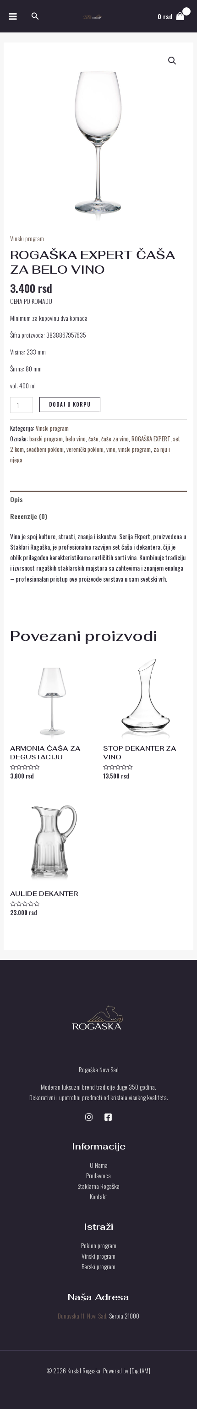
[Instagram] (89, 1117)
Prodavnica (98, 1175)
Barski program (98, 1266)
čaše (93, 438)
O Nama (99, 1165)
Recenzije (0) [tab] (28, 516)
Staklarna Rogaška (98, 1186)
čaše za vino (115, 438)
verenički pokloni (85, 449)
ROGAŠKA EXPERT (150, 438)
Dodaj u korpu (70, 404)
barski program (46, 438)
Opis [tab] (16, 499)
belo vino (76, 438)
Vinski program (27, 238)
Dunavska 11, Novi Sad (82, 1315)
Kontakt (98, 1196)
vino (110, 449)
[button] (35, 16)
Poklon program (98, 1245)
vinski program (134, 449)
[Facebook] (108, 1117)
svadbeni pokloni (45, 449)
